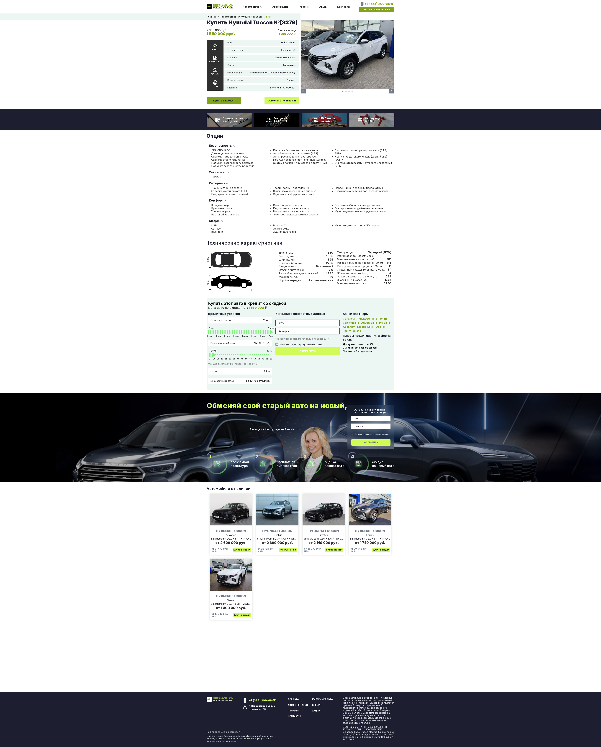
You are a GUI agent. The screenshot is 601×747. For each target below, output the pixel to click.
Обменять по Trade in (282, 100)
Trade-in (293, 710)
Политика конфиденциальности (224, 732)
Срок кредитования (240, 320)
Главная (212, 16)
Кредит (317, 705)
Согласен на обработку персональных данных (372, 434)
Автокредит (280, 6)
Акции (323, 6)
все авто (293, 699)
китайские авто (322, 699)
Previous (303, 91)
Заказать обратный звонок (377, 9)
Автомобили (228, 16)
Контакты (343, 6)
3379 (267, 16)
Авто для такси (298, 705)
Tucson (257, 16)
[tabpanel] (347, 54)
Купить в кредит (224, 100)
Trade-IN (303, 6)
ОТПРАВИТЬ (308, 351)
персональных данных (312, 344)
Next (391, 91)
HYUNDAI (244, 16)
